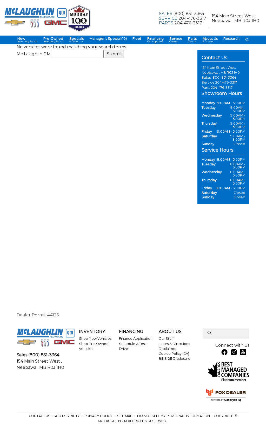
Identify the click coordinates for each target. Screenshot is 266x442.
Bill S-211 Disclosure (174, 359)
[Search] (209, 333)
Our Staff (166, 339)
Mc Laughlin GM (34, 53)
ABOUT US (170, 331)
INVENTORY (92, 331)
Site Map (125, 416)
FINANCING (131, 331)
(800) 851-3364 (223, 77)
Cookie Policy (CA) (174, 354)
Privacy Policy (98, 416)
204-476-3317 (226, 82)
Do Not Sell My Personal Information (174, 416)
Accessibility (68, 416)
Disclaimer (168, 349)
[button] (27, 40)
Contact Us (40, 416)
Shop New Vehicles (95, 339)
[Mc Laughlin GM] (35, 18)
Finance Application (135, 339)
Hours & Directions (174, 344)
